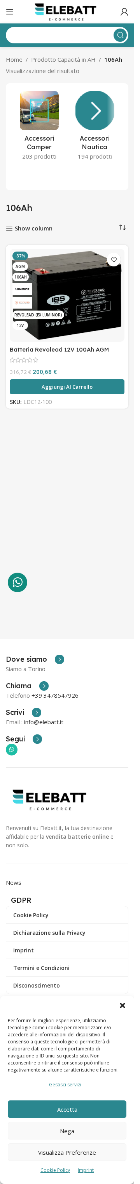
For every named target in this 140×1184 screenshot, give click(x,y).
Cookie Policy (55, 1170)
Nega (67, 1131)
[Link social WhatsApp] (12, 749)
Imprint (86, 1170)
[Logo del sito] (67, 11)
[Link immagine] (51, 799)
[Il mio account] (124, 12)
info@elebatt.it (43, 722)
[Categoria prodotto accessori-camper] (39, 128)
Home (14, 59)
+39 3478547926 (55, 695)
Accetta (67, 1109)
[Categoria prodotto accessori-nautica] (95, 128)
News (13, 882)
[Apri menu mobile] (10, 12)
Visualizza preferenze (67, 1152)
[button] (122, 1005)
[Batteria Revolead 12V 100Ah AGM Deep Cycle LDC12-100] (67, 295)
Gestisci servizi (65, 1084)
